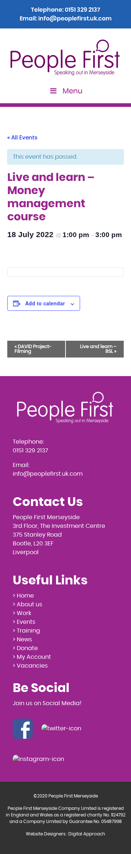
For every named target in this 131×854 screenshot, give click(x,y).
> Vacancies (30, 666)
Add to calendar (45, 303)
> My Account (32, 657)
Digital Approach (86, 834)
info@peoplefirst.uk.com (75, 19)
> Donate (25, 648)
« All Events (22, 137)
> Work (22, 613)
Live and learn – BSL (98, 349)
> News (22, 639)
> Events (24, 622)
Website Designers (46, 834)
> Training (26, 631)
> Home (23, 596)
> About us (27, 604)
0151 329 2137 (82, 10)
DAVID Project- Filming (33, 349)
